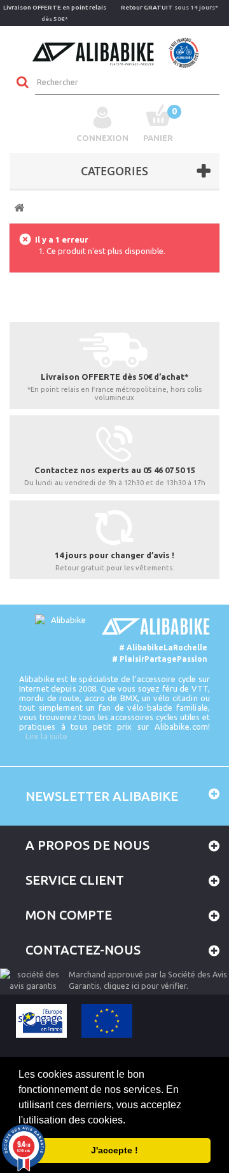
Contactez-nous (83, 949)
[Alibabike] (115, 51)
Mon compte (68, 915)
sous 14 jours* (169, 7)
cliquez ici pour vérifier (145, 985)
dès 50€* (54, 13)
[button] (130, 1121)
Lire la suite (46, 736)
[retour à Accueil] (19, 208)
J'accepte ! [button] (114, 1150)
